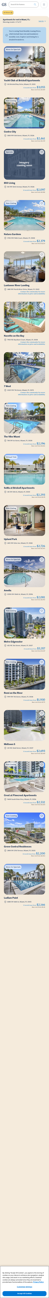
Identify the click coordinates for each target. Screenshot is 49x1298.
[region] (24, 1282)
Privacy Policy (38, 1282)
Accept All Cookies (24, 1293)
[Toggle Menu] (44, 4)
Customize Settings (24, 1287)
